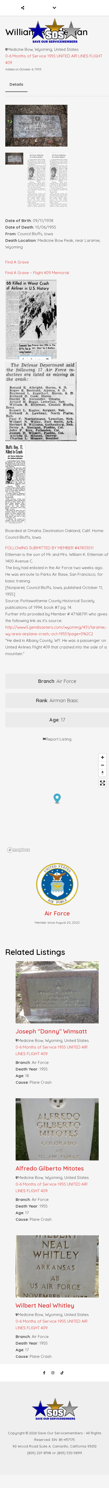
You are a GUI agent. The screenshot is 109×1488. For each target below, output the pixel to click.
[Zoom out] (102, 765)
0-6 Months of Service (25, 55)
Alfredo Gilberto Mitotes (50, 1168)
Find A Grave (17, 262)
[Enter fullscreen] (102, 783)
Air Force (57, 913)
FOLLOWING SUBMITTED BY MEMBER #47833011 (49, 547)
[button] (57, 798)
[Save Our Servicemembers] (54, 23)
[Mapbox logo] (18, 850)
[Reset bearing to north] (102, 773)
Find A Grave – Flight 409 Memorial (37, 272)
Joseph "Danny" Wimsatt (51, 1031)
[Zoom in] (102, 757)
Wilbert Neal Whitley (45, 1305)
